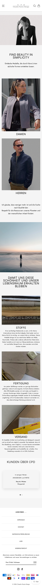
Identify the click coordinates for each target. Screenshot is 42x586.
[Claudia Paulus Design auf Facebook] (22, 569)
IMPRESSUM (21, 520)
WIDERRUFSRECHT (21, 548)
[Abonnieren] (35, 562)
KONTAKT (21, 527)
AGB (20, 541)
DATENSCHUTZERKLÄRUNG (21, 534)
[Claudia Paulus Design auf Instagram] (18, 569)
